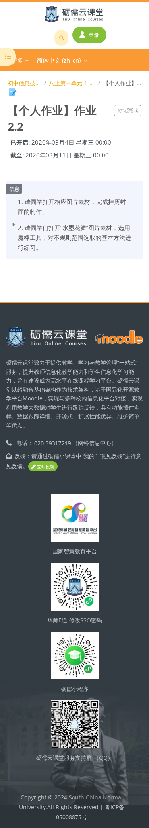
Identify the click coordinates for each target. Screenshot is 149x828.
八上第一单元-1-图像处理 (72, 83)
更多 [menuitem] (17, 60)
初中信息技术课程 (24, 83)
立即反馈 (45, 466)
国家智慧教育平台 (74, 551)
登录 (93, 35)
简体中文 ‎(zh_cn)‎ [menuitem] (59, 60)
